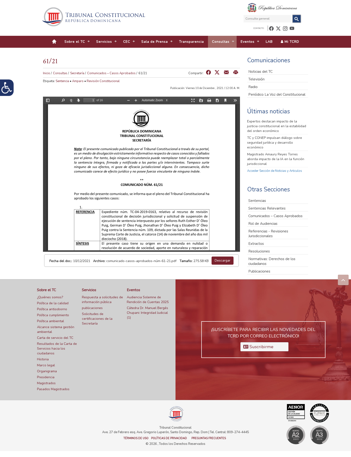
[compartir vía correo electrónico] (226, 72)
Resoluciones (259, 251)
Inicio (46, 73)
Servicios (89, 290)
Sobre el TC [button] (74, 41)
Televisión (256, 79)
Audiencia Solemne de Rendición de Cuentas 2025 (148, 299)
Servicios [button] (104, 41)
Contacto (258, 28)
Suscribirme (260, 347)
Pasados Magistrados (53, 389)
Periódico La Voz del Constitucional (276, 94)
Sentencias (257, 200)
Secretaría (77, 73)
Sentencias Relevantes (267, 208)
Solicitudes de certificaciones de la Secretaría (97, 319)
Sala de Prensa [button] (154, 41)
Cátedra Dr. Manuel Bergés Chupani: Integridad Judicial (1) (147, 313)
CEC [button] (126, 41)
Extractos (256, 243)
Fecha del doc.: (60, 261)
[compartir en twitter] (217, 72)
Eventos (133, 290)
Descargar (222, 260)
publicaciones (92, 308)
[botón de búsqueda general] (296, 19)
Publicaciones (259, 271)
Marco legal (46, 365)
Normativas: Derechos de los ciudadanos (271, 261)
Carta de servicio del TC (55, 338)
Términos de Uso (136, 438)
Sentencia (62, 81)
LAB (269, 41)
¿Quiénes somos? (50, 297)
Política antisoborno (52, 309)
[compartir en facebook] (208, 72)
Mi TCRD (291, 41)
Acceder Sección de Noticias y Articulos (274, 171)
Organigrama (47, 371)
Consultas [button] (220, 41)
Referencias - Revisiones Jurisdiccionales (268, 233)
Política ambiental (50, 321)
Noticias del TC (260, 71)
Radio (253, 86)
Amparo (78, 81)
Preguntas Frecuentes (208, 438)
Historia (43, 359)
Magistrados (46, 383)
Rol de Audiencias (262, 223)
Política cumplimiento (53, 315)
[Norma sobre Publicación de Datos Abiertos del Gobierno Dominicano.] (319, 435)
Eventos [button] (248, 41)
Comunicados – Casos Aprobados (111, 73)
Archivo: (99, 261)
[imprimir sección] (235, 72)
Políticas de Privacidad (169, 438)
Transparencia (191, 41)
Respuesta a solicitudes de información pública (102, 299)
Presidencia (45, 377)
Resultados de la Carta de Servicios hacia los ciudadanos (57, 348)
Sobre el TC (46, 290)
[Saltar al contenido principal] (94, 17)
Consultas (60, 73)
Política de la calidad (53, 303)
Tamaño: (186, 261)
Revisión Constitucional (103, 81)
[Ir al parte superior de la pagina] (343, 280)
